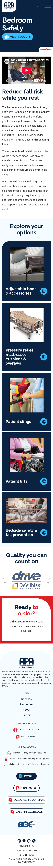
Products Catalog (29, 729)
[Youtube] (29, 841)
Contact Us (29, 787)
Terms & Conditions (26, 850)
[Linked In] (19, 841)
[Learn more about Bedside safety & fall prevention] (43, 532)
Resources (26, 704)
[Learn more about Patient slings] (43, 421)
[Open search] (38, 6)
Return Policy (26, 855)
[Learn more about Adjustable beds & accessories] (43, 291)
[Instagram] (34, 841)
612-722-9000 (22, 621)
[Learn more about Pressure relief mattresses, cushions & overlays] (43, 356)
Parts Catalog (29, 737)
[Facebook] (24, 840)
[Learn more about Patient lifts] (43, 481)
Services (26, 698)
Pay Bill (29, 775)
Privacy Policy (26, 846)
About (26, 709)
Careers (26, 715)
